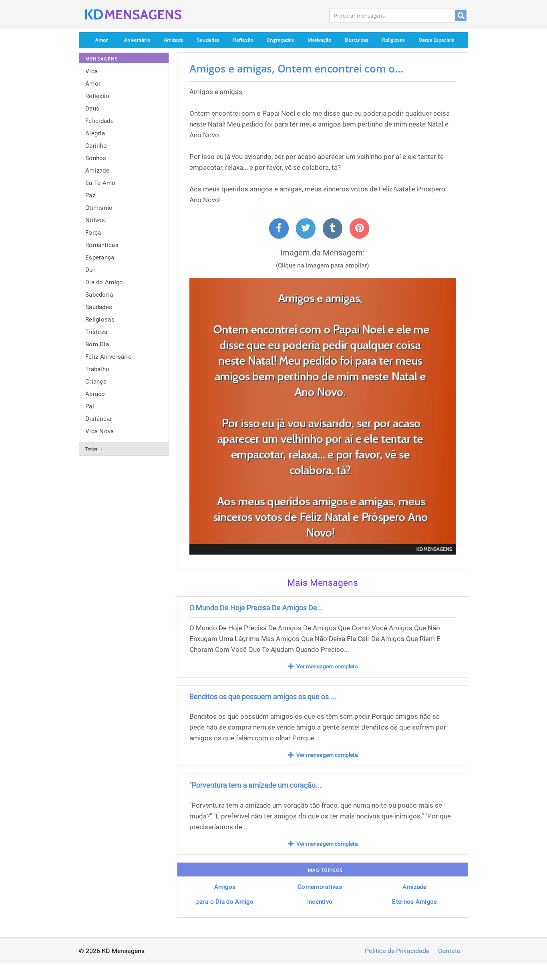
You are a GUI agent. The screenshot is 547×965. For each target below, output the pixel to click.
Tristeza (96, 332)
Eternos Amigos (414, 901)
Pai (89, 406)
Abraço (95, 394)
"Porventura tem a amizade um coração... (255, 785)
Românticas (102, 245)
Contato (449, 951)
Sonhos (96, 158)
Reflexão (243, 39)
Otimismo (99, 207)
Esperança (100, 257)
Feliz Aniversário (108, 356)
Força (93, 232)
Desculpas (356, 39)
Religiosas (393, 39)
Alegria (95, 133)
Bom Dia (97, 344)
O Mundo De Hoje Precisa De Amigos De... (256, 607)
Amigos (225, 887)
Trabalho (97, 369)
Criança (96, 381)
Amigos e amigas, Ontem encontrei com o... (296, 68)
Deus (92, 108)
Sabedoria (99, 294)
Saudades (208, 39)
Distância (98, 418)
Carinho (96, 145)
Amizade (173, 39)
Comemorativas (320, 887)
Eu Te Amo (100, 183)
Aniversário (137, 39)
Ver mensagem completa (327, 666)
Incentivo (320, 901)
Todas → (94, 449)
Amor (101, 39)
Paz (90, 195)
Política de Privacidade (397, 951)
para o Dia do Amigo (224, 901)
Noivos (95, 220)
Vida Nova (99, 431)
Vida (91, 71)
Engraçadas (280, 39)
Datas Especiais (436, 39)
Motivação (319, 39)
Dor (90, 269)
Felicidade (99, 121)
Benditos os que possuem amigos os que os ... (262, 696)
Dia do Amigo (104, 282)
